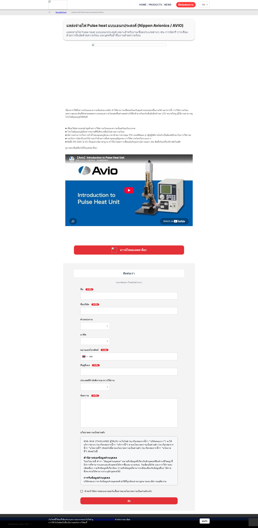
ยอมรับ (204, 521)
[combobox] (95, 326)
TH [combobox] (203, 4)
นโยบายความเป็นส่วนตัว (104, 519)
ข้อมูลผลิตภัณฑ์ (60, 12)
